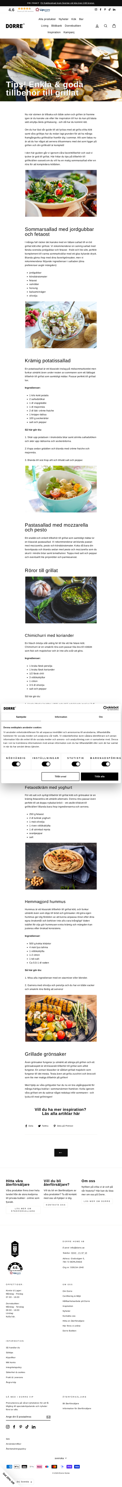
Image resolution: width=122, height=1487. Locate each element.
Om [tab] (101, 717)
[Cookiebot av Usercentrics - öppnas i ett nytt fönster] (106, 708)
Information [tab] (61, 717)
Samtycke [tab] (21, 717)
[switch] (46, 764)
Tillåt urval (60, 776)
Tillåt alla (99, 776)
